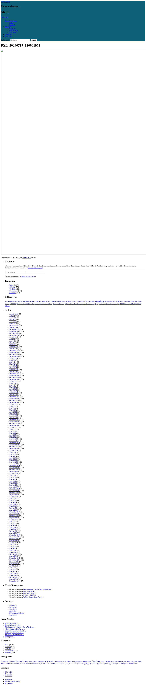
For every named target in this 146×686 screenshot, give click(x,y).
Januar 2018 (13, 510)
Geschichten (13, 30)
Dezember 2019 (14, 466)
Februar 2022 (13, 416)
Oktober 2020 (14, 446)
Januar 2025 (13, 349)
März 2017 (13, 529)
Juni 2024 (12, 362)
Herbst (107, 301)
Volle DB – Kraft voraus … (14, 635)
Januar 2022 (13, 418)
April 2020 (13, 458)
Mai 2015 (12, 571)
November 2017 (14, 514)
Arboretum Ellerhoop (12, 301)
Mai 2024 (12, 364)
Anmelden (12, 611)
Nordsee (61, 304)
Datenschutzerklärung (35, 268)
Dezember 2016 (14, 535)
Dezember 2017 (14, 512)
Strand (115, 304)
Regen (96, 304)
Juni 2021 (12, 431)
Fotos (11, 23)
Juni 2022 (12, 408)
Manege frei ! (9, 637)
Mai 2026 (12, 320)
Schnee (103, 304)
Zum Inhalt (4, 17)
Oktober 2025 (14, 333)
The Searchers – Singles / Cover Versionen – (20, 627)
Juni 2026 (12, 318)
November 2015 (14, 560)
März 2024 (13, 368)
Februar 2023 (13, 393)
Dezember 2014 (14, 581)
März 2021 (13, 437)
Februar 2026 (13, 325)
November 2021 (14, 422)
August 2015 (13, 566)
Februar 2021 (13, 439)
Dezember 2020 (14, 443)
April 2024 (13, 366)
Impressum (13, 615)
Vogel (119, 304)
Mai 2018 (12, 502)
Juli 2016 (12, 544)
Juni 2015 (12, 569)
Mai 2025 (12, 343)
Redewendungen (90, 304)
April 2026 (13, 322)
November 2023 (14, 375)
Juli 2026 (12, 316)
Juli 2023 (12, 383)
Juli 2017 (12, 521)
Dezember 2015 (14, 558)
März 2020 (13, 460)
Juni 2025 (12, 341)
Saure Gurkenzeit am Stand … (15, 631)
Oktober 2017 (14, 516)
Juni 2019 (12, 477)
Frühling (68, 301)
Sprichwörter (109, 304)
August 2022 (13, 404)
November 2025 (14, 331)
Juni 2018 (12, 500)
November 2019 (14, 468)
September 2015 (14, 564)
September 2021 (14, 425)
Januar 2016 (13, 556)
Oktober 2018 (14, 493)
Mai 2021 (12, 433)
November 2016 (14, 537)
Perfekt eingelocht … (12, 623)
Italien (132, 301)
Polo (75, 304)
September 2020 (14, 448)
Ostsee (72, 304)
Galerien (12, 25)
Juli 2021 (12, 429)
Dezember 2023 (14, 373)
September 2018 (14, 495)
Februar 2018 (13, 508)
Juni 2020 (12, 454)
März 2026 (13, 324)
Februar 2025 (13, 347)
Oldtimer (67, 304)
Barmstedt (24, 301)
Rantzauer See (81, 304)
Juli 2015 (12, 568)
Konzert (13, 304)
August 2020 (13, 450)
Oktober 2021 (14, 423)
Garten (73, 301)
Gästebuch (8, 34)
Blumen (39, 301)
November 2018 (14, 491)
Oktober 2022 (14, 400)
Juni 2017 (12, 523)
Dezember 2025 (14, 329)
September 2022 (14, 402)
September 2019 (14, 471)
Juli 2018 (12, 498)
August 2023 (13, 381)
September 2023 (14, 379)
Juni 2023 (12, 385)
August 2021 (13, 427)
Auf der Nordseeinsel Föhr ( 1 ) (33, 597)
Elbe (59, 301)
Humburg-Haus (122, 301)
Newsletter (13, 607)
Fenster (63, 301)
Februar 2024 (13, 370)
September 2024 (14, 356)
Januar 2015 (13, 579)
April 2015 (13, 573)
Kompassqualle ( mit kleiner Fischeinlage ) (37, 589)
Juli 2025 (12, 339)
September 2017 (14, 518)
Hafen (94, 301)
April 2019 (13, 481)
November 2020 (14, 445)
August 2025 (13, 337)
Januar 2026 (13, 327)
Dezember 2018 (14, 489)
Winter (7, 306)
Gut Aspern (87, 301)
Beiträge (8, 27)
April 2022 (13, 412)
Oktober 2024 (14, 354)
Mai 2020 (12, 456)
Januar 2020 (13, 464)
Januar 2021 (13, 441)
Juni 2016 (12, 546)
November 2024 (14, 352)
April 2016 (13, 550)
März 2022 (13, 414)
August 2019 (13, 473)
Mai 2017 (12, 525)
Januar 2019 (13, 487)
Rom (100, 304)
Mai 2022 (12, 410)
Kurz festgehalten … (30, 591)
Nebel (50, 304)
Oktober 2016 (14, 539)
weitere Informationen (27, 276)
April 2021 (13, 435)
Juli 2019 (12, 475)
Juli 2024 (12, 360)
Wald (123, 304)
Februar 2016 (13, 554)
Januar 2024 (13, 372)
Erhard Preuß (5, 2)
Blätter (43, 301)
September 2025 (14, 335)
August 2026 (13, 314)
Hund (128, 301)
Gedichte (12, 28)
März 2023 (13, 391)
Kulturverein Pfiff (22, 304)
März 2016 (13, 552)
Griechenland (80, 301)
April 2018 (13, 504)
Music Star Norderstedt (42, 304)
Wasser (127, 304)
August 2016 (13, 543)
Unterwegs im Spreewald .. (14, 633)
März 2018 (13, 506)
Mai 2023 (12, 387)
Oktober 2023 (14, 377)
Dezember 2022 (14, 397)
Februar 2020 (13, 462)
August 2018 (13, 496)
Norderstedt (56, 304)
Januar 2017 (13, 533)
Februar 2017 (13, 531)
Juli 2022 (12, 406)
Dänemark (54, 301)
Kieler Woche (137, 661)
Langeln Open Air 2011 (13, 625)
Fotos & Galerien (11, 21)
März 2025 (13, 345)
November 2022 (14, 398)
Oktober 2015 (14, 562)
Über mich (8, 36)
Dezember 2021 (14, 420)
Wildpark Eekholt (135, 304)
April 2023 (13, 389)
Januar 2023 (13, 395)
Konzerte (12, 32)
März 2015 (13, 575)
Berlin (34, 301)
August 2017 (13, 519)
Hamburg (100, 301)
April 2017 (13, 527)
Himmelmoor (113, 301)
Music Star (31, 304)
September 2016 (14, 541)
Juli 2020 (12, 452)
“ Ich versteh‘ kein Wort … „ (15, 629)
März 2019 (13, 483)
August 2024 (13, 358)
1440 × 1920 (26, 258)
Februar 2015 (13, 577)
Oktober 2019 (14, 470)
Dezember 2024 (14, 350)
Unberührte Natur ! (29, 593)
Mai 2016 (12, 548)
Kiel (136, 301)
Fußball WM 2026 (29, 595)
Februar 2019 (13, 485)
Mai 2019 (12, 479)
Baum (30, 301)
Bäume (48, 301)
